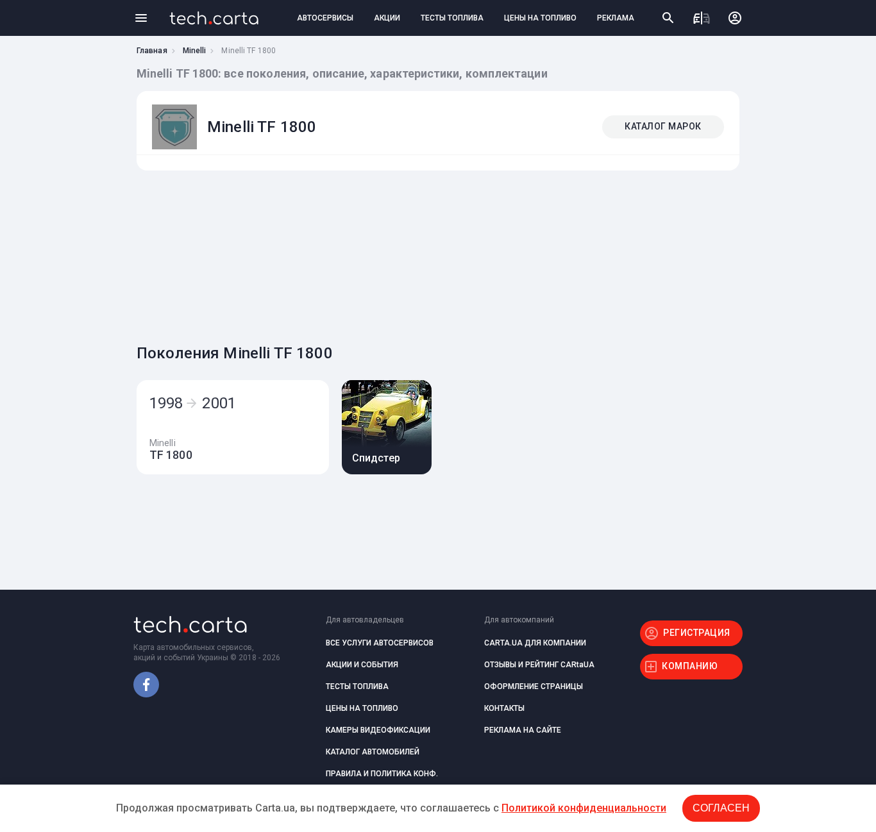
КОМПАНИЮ (690, 666)
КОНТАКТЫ (504, 708)
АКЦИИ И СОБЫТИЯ (362, 664)
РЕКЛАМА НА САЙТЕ (522, 730)
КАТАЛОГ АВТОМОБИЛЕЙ (372, 751)
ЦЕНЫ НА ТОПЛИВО (540, 17)
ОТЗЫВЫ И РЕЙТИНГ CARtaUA (539, 664)
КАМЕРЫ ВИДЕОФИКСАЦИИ (378, 730)
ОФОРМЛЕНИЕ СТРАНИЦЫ (533, 686)
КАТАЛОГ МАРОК (663, 126)
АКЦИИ (387, 17)
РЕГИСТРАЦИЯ (696, 633)
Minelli (194, 50)
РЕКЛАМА (615, 17)
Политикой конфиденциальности (583, 808)
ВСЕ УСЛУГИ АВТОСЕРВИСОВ (380, 642)
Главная (152, 50)
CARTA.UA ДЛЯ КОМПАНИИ (535, 642)
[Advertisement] (435, 254)
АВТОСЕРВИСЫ (325, 17)
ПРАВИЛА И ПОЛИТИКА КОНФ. (382, 773)
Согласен (721, 808)
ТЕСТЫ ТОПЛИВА (452, 17)
